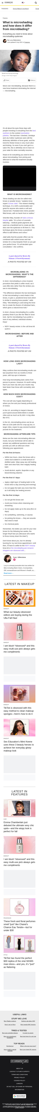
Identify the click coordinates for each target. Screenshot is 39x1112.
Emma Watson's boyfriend (21, 8)
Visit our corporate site (27, 1104)
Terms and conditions (19, 1074)
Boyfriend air (10, 1046)
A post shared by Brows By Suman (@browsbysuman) (19, 257)
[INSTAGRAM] (14, 559)
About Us (19, 1068)
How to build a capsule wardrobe (10, 1050)
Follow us (32, 80)
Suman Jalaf (13, 203)
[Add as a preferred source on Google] (19, 1096)
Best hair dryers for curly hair (28, 1036)
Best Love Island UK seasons (28, 1049)
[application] (19, 177)
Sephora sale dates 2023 (28, 1021)
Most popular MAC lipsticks (28, 1024)
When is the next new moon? (28, 1046)
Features (5, 18)
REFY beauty (30, 546)
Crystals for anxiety (28, 1033)
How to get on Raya (10, 1024)
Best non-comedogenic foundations (10, 1037)
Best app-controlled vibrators (10, 1033)
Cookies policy (19, 1080)
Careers (19, 1083)
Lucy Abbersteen (15, 40)
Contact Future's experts (19, 1071)
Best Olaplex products (10, 1021)
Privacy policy (19, 1077)
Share (7, 80)
